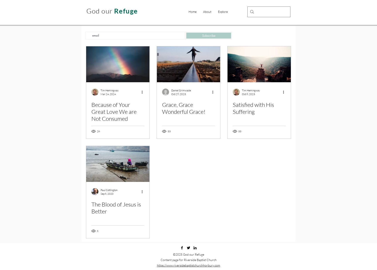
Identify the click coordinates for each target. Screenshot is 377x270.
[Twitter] (188, 248)
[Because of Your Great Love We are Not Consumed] (117, 64)
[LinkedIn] (195, 248)
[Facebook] (182, 248)
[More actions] (143, 92)
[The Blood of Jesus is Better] (117, 164)
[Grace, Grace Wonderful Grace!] (188, 64)
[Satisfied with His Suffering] (259, 64)
